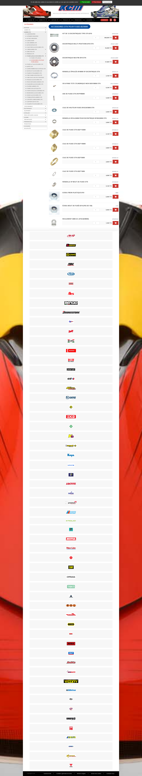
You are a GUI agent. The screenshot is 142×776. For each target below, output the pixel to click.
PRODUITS (65, 20)
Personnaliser (107, 2)
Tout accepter (86, 2)
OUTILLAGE (27, 113)
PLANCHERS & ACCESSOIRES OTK (35, 84)
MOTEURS (54, 20)
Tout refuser (97, 2)
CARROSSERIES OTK (32, 49)
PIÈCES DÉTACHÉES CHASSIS (31, 115)
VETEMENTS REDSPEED (32, 36)
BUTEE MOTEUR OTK (32, 45)
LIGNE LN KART (30, 40)
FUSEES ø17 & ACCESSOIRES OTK (35, 64)
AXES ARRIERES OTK (32, 42)
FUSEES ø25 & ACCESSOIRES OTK (35, 56)
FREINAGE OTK (30, 53)
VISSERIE (26, 117)
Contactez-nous (110, 773)
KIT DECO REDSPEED (32, 38)
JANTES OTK (30, 66)
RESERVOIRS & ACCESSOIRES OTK (35, 93)
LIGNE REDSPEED (31, 34)
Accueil (30, 20)
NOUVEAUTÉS (27, 128)
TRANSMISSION (28, 121)
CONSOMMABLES (28, 106)
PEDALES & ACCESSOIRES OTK (34, 79)
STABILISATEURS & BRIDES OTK (34, 97)
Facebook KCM (47, 773)
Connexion (104, 20)
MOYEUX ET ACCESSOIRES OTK (34, 71)
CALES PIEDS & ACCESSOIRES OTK (35, 47)
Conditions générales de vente (64, 773)
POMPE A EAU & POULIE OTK (34, 88)
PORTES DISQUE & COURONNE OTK (35, 90)
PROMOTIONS (78, 20)
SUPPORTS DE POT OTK (33, 101)
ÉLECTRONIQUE (28, 108)
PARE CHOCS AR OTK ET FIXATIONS (35, 77)
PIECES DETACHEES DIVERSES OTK (35, 82)
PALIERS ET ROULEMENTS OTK (34, 73)
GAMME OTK (42, 20)
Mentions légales (81, 773)
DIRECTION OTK (31, 51)
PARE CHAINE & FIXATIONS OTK (34, 75)
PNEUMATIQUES (28, 119)
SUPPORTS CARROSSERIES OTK (34, 99)
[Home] (71, 6)
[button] (115, 38)
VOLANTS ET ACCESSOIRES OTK (34, 104)
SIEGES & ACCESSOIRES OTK (34, 95)
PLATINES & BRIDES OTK (33, 86)
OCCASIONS (89, 20)
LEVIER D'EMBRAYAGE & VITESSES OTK (36, 68)
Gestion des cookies (96, 773)
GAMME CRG (27, 30)
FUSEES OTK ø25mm (36, 58)
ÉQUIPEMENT (27, 110)
